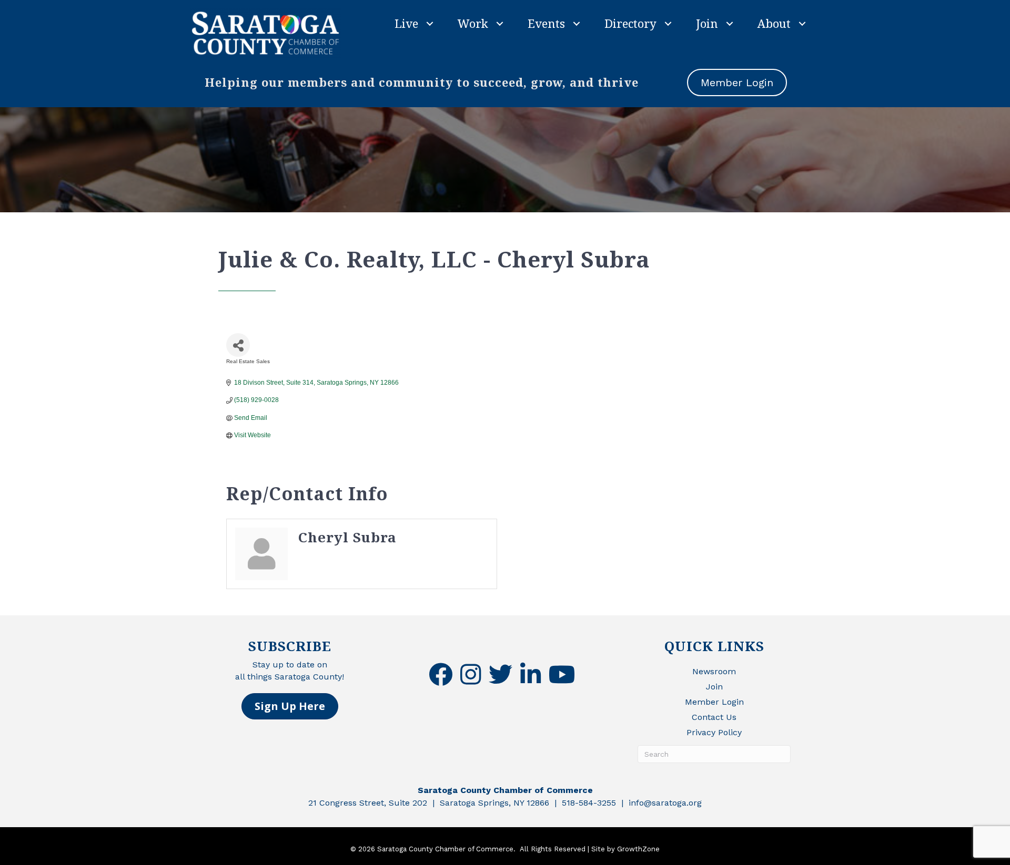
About (774, 23)
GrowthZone (638, 849)
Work (473, 23)
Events (546, 23)
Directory (630, 23)
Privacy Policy (714, 732)
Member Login (714, 702)
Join (707, 23)
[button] (289, 706)
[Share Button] (238, 345)
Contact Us (714, 717)
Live (406, 23)
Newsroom (714, 671)
